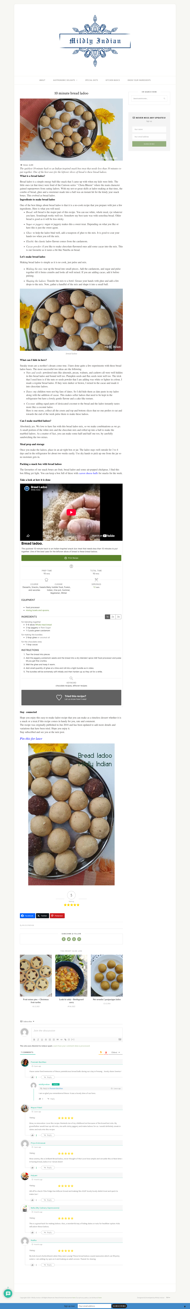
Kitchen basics (113, 80)
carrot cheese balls (88, 473)
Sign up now (69, 1306)
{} (69, 1039)
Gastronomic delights (64, 80)
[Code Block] (61, 1039)
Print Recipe (73, 558)
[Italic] (38, 1039)
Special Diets (91, 80)
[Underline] (42, 1039)
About (42, 80)
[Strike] (46, 1039)
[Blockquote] (58, 1039)
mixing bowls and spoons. (37, 610)
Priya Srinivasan (38, 1143)
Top (167, 1297)
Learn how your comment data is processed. (71, 1046)
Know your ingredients (139, 80)
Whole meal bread (43, 624)
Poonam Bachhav (38, 1062)
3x (118, 616)
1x (107, 616)
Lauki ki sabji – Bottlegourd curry (71, 1001)
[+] (72, 1039)
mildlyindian (28, 925)
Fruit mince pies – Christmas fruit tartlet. (36, 1001)
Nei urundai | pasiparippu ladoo (107, 999)
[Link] (65, 1039)
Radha (34, 1240)
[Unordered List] (54, 1039)
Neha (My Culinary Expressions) (45, 1208)
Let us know (70, 699)
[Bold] (34, 1039)
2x (113, 616)
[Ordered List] (50, 1039)
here (73, 1298)
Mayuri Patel (36, 1107)
